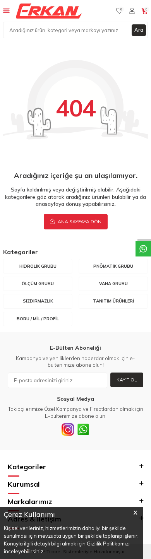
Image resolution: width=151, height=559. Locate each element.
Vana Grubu (113, 283)
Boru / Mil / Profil (38, 318)
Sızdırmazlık (38, 301)
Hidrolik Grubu (38, 266)
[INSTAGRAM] (68, 429)
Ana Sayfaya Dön (79, 221)
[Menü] (6, 10)
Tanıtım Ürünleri (113, 301)
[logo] (49, 11)
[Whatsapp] (83, 429)
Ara (138, 30)
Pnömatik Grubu (113, 266)
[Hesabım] (132, 11)
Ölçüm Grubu (38, 283)
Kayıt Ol (127, 380)
